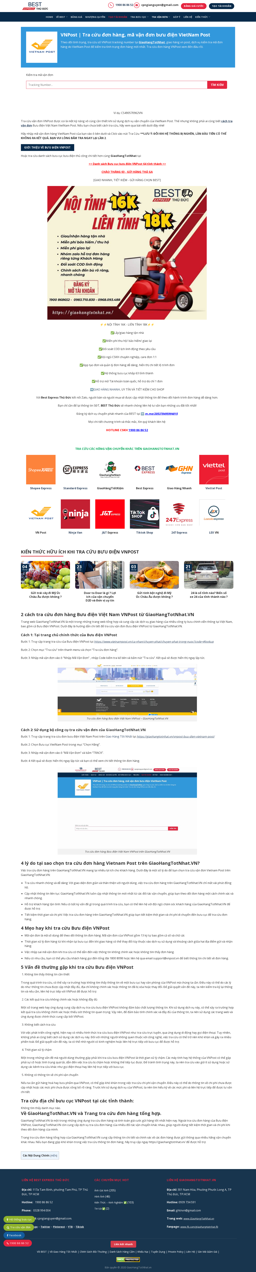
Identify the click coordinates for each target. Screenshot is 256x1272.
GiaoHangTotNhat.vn (139, 1267)
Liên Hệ (190, 1251)
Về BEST (42, 1251)
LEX (211, 532)
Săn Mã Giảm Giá (207, 1251)
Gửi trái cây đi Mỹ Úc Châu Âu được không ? (45, 594)
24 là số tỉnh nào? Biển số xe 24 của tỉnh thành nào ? (209, 594)
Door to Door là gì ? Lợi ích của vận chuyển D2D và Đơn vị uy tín (100, 596)
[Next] (234, 586)
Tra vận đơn (160, 16)
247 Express (179, 532)
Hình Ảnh (99, 1196)
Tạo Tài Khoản (117, 16)
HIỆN (53, 1155)
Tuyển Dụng (158, 1251)
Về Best (60, 16)
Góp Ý (176, 16)
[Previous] (20, 586)
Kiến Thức (201, 16)
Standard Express (75, 488)
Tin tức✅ (99, 1208)
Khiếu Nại (142, 1251)
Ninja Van (75, 532)
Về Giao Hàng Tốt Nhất (63, 1251)
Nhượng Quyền (95, 16)
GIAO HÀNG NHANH (107, 389)
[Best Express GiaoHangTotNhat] (36, 6)
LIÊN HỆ (188, 16)
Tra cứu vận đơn (19, 1227)
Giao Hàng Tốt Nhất (119, 736)
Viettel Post (213, 488)
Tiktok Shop (144, 532)
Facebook (14, 1235)
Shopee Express (41, 488)
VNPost (106, 42)
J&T (104, 532)
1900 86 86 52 (124, 5)
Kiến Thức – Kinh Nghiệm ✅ (110, 1202)
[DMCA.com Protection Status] (128, 1259)
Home (49, 16)
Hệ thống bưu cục (20, 1219)
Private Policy (175, 1251)
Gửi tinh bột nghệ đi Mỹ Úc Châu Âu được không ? (154, 594)
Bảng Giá (76, 16)
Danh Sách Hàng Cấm (122, 1251)
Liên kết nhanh (123, 1244)
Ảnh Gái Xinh (101, 1190)
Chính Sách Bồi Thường (93, 1251)
